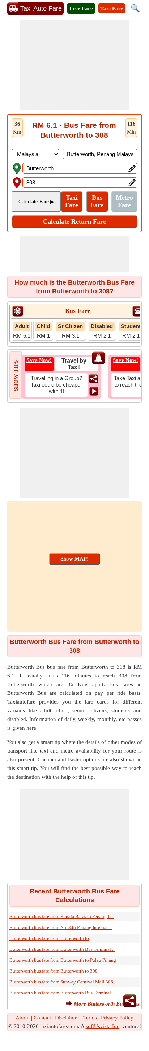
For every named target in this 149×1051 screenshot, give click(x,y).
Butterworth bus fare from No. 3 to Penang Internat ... (60, 927)
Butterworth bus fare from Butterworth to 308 (53, 971)
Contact (42, 1018)
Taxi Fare (111, 8)
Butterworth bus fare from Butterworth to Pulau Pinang (62, 960)
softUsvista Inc (102, 1026)
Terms (90, 1018)
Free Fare (81, 8)
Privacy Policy (117, 1018)
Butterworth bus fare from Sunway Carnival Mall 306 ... (63, 982)
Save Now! (39, 360)
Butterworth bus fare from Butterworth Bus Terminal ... (62, 949)
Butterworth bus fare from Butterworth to (49, 938)
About (23, 1018)
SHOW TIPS (16, 375)
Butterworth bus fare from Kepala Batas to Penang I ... (61, 916)
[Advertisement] (74, 65)
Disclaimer (67, 1018)
